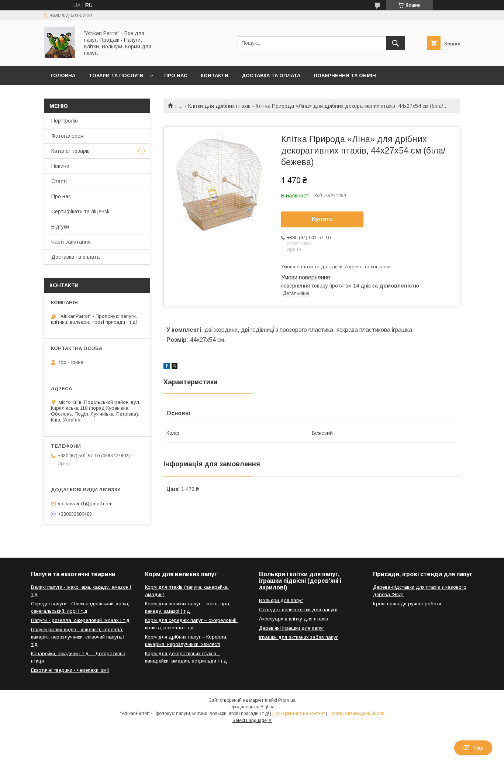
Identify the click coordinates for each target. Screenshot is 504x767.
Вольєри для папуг (281, 600)
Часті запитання (71, 242)
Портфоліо (64, 121)
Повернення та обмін (345, 75)
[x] (174, 367)
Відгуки (60, 227)
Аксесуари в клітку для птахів (293, 619)
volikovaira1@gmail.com (85, 503)
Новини (60, 166)
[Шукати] (395, 43)
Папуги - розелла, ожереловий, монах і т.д (80, 620)
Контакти (214, 75)
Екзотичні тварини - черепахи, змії (70, 670)
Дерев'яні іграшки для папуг (291, 628)
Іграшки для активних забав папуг (298, 637)
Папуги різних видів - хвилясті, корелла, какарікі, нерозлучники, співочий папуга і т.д (77, 637)
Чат (478, 748)
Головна (63, 75)
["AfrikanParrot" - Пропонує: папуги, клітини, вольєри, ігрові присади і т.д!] (59, 56)
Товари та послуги (116, 75)
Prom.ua (287, 700)
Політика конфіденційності (356, 713)
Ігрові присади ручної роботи (407, 603)
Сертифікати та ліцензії (80, 211)
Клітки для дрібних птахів (219, 106)
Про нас (175, 75)
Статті (59, 181)
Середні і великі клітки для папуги (298, 609)
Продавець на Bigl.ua (252, 706)
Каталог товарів (70, 151)
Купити (322, 219)
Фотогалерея (67, 136)
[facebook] (166, 367)
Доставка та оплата (271, 75)
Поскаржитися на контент (298, 713)
